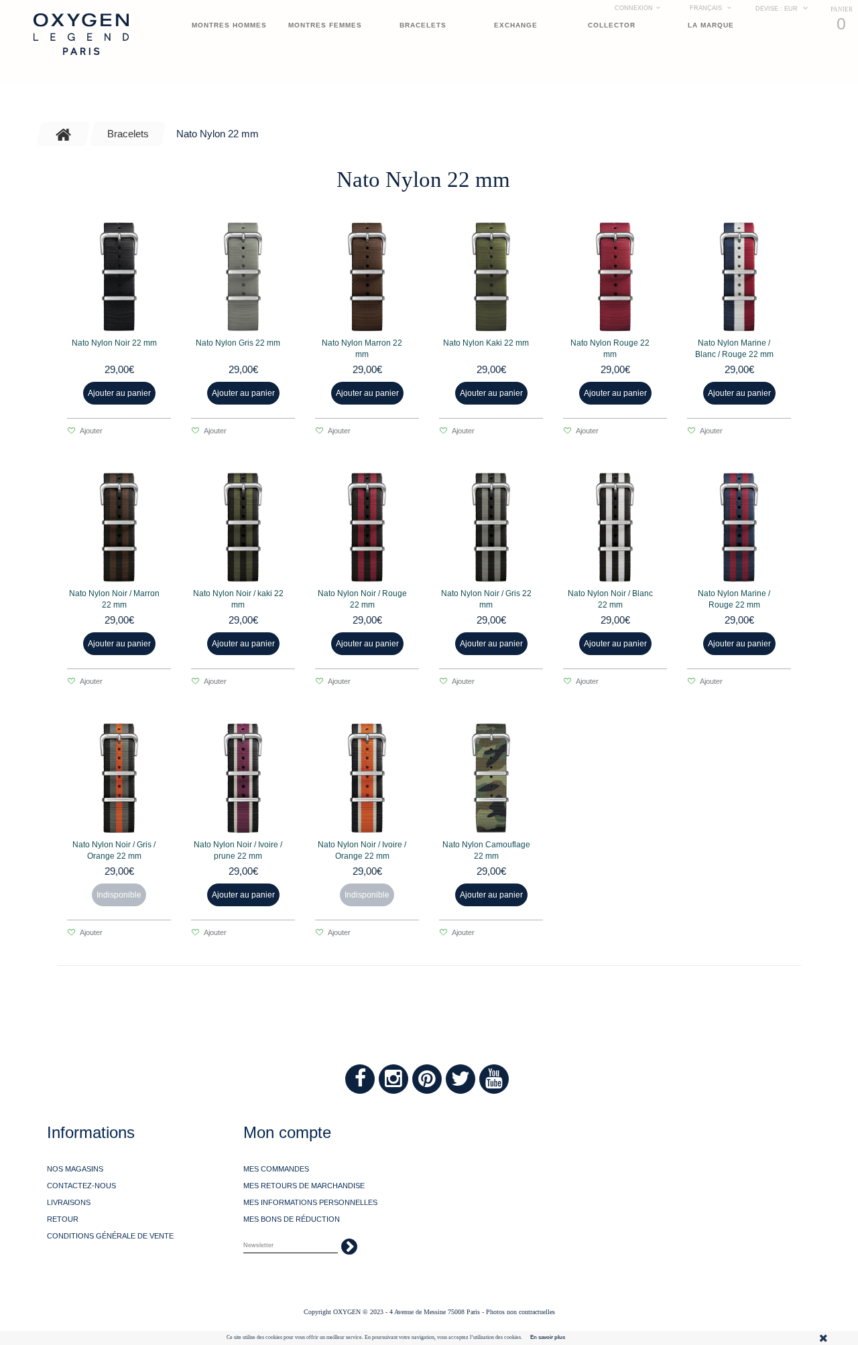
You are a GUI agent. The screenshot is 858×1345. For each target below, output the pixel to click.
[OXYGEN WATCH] (81, 34)
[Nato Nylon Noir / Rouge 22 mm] (367, 527)
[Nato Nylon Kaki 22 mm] (491, 277)
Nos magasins (75, 1169)
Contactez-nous (81, 1186)
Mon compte (287, 1132)
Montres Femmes (325, 25)
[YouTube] (494, 1079)
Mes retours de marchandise (304, 1186)
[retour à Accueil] (64, 134)
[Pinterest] (427, 1079)
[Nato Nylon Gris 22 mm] (243, 277)
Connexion (634, 8)
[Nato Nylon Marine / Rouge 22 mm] (739, 527)
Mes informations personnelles (310, 1202)
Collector (611, 25)
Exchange (516, 25)
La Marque (711, 25)
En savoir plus (547, 1337)
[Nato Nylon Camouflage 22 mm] (491, 778)
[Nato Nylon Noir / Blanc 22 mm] (615, 527)
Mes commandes (276, 1169)
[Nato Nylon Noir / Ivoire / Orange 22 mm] (367, 778)
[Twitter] (460, 1079)
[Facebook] (360, 1079)
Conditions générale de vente (110, 1236)
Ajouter (90, 431)
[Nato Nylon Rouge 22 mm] (615, 277)
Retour (62, 1219)
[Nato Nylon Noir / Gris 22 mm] (491, 527)
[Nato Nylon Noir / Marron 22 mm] (119, 527)
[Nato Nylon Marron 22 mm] (367, 277)
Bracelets (423, 25)
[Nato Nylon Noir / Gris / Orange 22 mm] (119, 778)
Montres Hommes (229, 25)
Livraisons (68, 1202)
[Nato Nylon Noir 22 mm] (119, 277)
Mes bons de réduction (291, 1219)
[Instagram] (393, 1079)
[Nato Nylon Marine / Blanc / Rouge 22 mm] (739, 277)
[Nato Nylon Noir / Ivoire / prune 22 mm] (243, 778)
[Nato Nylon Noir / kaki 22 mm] (243, 527)
